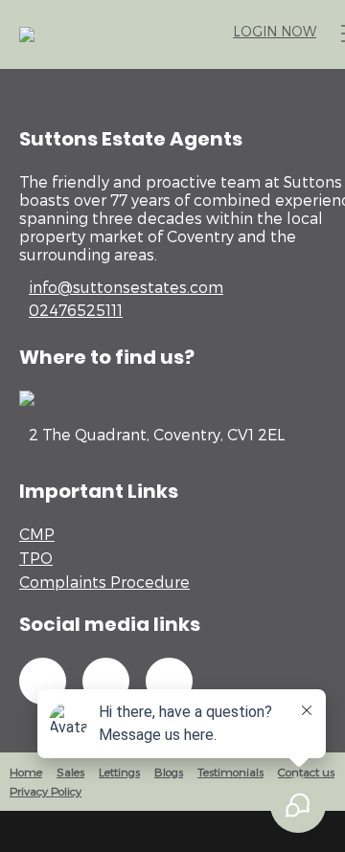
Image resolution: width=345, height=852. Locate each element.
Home (26, 771)
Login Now (274, 31)
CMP (37, 534)
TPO (36, 558)
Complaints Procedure (104, 581)
